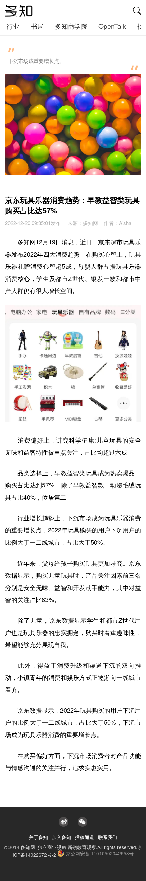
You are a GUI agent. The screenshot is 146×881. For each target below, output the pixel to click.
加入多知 (61, 837)
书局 (37, 26)
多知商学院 (71, 26)
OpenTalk (112, 26)
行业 (12, 26)
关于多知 (38, 837)
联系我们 (107, 837)
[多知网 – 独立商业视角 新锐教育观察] (19, 11)
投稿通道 (84, 837)
